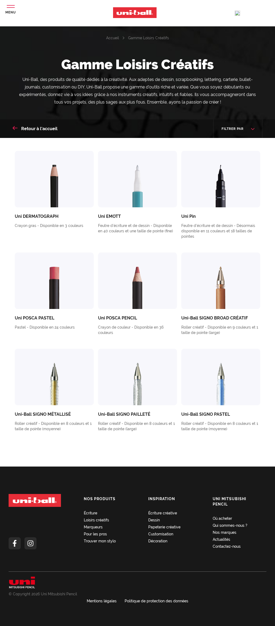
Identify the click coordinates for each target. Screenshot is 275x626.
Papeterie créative (164, 527)
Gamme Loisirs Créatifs (148, 38)
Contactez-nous (227, 546)
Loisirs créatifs (96, 520)
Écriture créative (162, 513)
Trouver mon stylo (100, 541)
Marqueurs (93, 527)
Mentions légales (102, 601)
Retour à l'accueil (38, 128)
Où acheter (222, 518)
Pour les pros (95, 534)
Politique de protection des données (156, 601)
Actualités (221, 539)
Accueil (112, 38)
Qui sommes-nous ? (230, 525)
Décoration (157, 541)
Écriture (90, 513)
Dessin (154, 520)
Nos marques (224, 532)
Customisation (160, 534)
